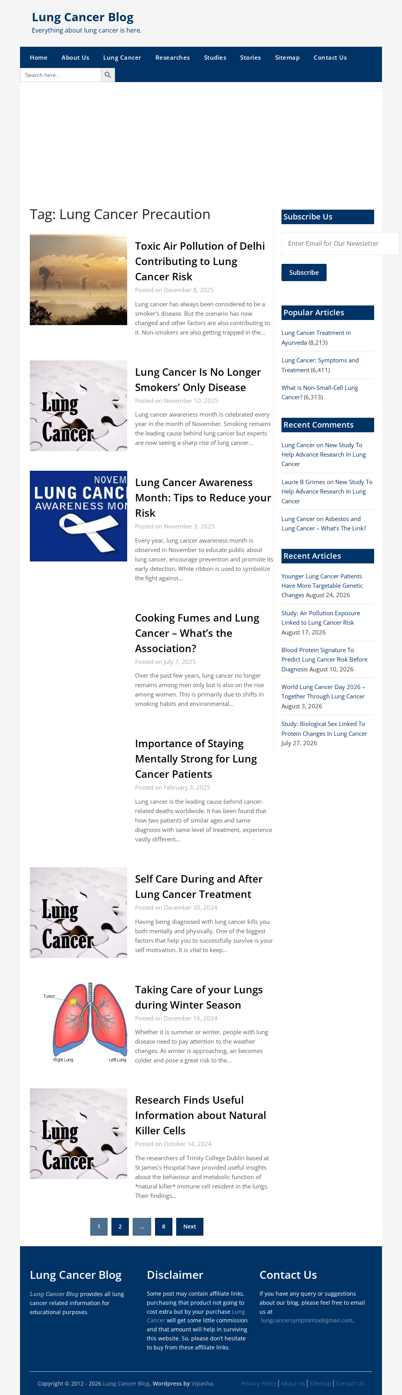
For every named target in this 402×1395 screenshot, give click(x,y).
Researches (172, 57)
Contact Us (330, 57)
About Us (75, 57)
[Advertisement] (201, 141)
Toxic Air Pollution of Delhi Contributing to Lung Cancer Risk (200, 261)
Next (189, 1226)
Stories (250, 57)
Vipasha (202, 1383)
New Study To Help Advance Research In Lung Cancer (323, 454)
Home (39, 57)
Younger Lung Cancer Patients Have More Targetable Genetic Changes (322, 585)
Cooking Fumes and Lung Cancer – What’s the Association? (197, 633)
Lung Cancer (122, 57)
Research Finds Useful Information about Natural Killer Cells (200, 1115)
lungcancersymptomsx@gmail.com (307, 1320)
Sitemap (287, 57)
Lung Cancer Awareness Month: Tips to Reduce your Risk (203, 497)
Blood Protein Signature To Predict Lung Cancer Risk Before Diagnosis (324, 659)
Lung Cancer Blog (82, 17)
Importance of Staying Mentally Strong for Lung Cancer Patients (196, 758)
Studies (215, 57)
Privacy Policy (258, 1383)
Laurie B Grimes (303, 482)
